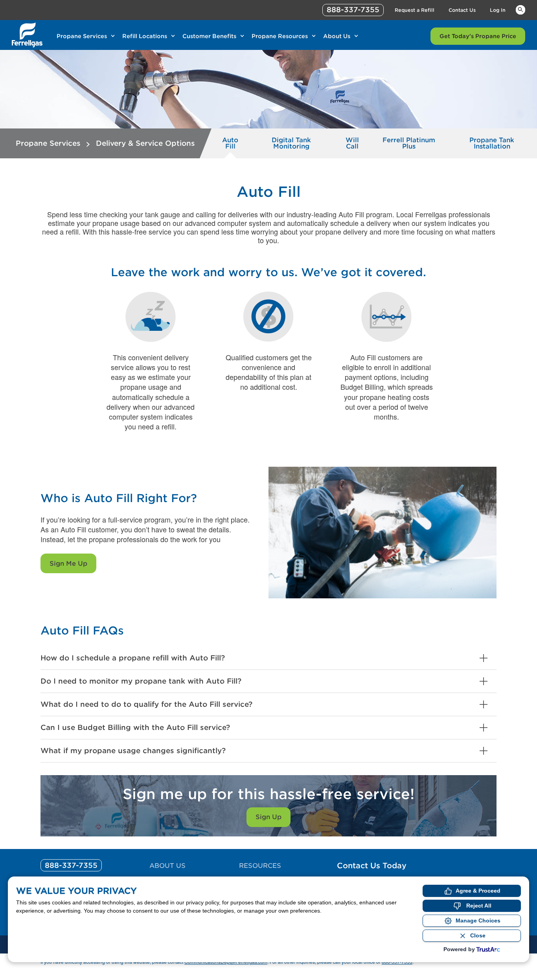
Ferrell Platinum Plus (409, 143)
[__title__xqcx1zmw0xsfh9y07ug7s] (27, 35)
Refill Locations (144, 36)
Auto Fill (230, 143)
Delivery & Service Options (145, 143)
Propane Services (82, 36)
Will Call (352, 143)
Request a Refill (414, 10)
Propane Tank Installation (491, 143)
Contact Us (462, 10)
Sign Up (268, 817)
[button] (268, 658)
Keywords (520, 9)
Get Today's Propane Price (478, 36)
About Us (336, 36)
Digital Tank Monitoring (291, 143)
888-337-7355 (353, 10)
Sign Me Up (68, 563)
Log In (498, 10)
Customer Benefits (209, 36)
